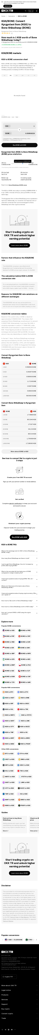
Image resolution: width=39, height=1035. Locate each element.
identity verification (15, 503)
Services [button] (4, 999)
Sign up (31, 11)
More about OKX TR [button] (8, 985)
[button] (25, 11)
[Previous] (2, 940)
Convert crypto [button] (7, 1013)
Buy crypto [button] (5, 1009)
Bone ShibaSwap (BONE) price (18, 185)
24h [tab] (11, 75)
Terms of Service (8, 921)
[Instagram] (8, 1030)
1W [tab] (16, 75)
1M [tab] (22, 75)
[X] (2, 1030)
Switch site (8, 6)
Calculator (11, 16)
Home (3, 16)
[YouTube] (12, 1030)
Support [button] (4, 1004)
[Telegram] (5, 1030)
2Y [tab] (34, 75)
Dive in (5, 831)
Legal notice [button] (6, 990)
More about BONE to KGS (19, 451)
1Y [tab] (28, 75)
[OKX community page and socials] (15, 1030)
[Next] (36, 940)
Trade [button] (3, 1018)
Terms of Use (14, 917)
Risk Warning (25, 917)
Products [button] (4, 995)
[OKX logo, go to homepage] (7, 10)
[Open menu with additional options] (37, 11)
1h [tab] (4, 75)
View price (33, 831)
